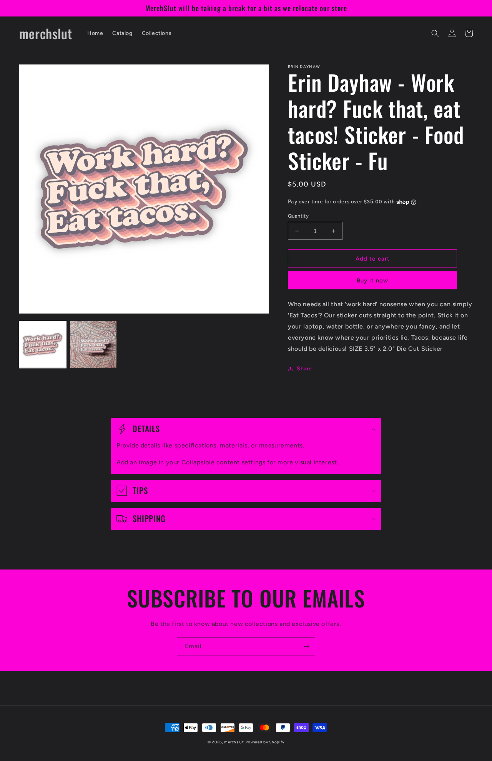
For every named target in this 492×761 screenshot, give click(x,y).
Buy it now (372, 280)
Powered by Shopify (265, 742)
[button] (435, 33)
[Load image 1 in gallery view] (42, 344)
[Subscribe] (306, 646)
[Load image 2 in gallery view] (93, 344)
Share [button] (304, 368)
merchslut (234, 742)
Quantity (298, 216)
